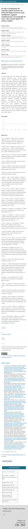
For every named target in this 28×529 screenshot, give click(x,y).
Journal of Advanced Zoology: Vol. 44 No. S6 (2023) (14, 425)
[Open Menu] (1, 1)
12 (10, 451)
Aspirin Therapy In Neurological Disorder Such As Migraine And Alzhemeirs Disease (14, 402)
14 (13, 451)
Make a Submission (7, 461)
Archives (7, 4)
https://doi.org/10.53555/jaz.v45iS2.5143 (13, 61)
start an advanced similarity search (16, 454)
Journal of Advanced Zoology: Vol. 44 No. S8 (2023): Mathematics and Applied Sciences (15, 371)
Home (2, 4)
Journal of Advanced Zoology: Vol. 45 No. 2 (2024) (15, 403)
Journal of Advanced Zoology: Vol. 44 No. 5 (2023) (14, 416)
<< (1, 451)
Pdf (4, 327)
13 (12, 451)
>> (15, 451)
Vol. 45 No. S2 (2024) (15, 4)
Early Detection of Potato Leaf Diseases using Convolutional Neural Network (15, 396)
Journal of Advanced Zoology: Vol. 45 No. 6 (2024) (14, 448)
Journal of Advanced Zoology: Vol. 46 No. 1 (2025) (13, 389)
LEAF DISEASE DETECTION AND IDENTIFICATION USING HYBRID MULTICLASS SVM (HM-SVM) (14, 407)
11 (9, 451)
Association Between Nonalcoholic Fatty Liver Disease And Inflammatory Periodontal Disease (14, 379)
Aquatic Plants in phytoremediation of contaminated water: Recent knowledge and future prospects (15, 423)
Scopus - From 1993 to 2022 (8, 471)
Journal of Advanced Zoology (9, 1)
